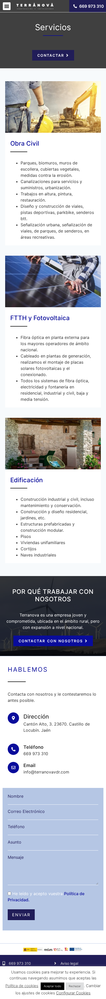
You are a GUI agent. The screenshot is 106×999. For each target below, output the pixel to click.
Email (29, 765)
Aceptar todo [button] (52, 986)
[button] (7, 6)
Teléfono (33, 747)
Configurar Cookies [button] (73, 992)
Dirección (36, 716)
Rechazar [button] (75, 986)
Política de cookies (21, 985)
